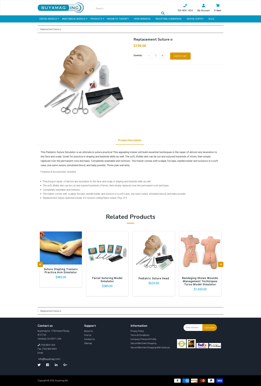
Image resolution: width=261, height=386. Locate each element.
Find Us (87, 335)
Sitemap (88, 343)
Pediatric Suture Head (154, 278)
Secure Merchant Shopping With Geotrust (150, 347)
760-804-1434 (185, 10)
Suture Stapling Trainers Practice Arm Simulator (61, 271)
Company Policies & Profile (143, 339)
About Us (88, 331)
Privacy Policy (137, 331)
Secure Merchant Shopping (143, 343)
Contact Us (89, 339)
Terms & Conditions (139, 335)
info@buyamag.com (49, 359)
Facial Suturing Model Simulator (107, 279)
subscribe (210, 327)
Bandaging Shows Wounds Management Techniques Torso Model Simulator (200, 281)
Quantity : (138, 55)
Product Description (129, 140)
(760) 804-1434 (47, 345)
